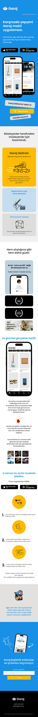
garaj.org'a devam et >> (29, 14)
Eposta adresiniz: (19, 670)
